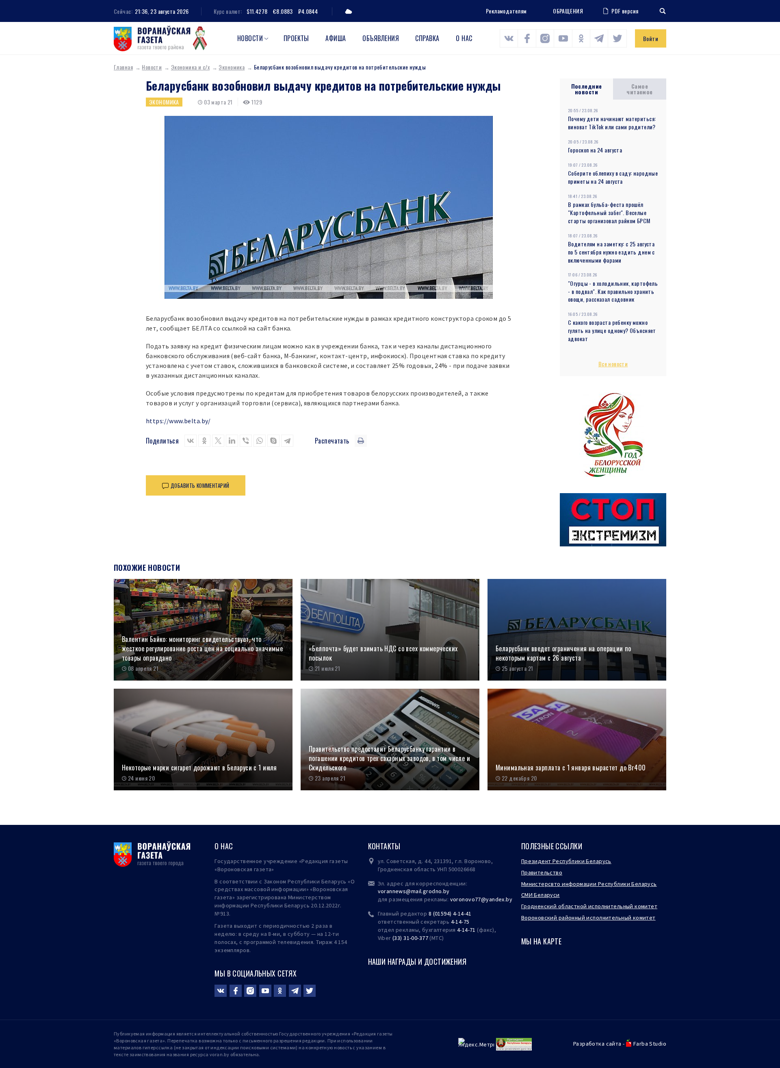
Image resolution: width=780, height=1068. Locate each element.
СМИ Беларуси (540, 894)
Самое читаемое (639, 89)
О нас (464, 38)
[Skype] (273, 441)
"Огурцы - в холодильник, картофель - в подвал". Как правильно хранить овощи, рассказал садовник (613, 291)
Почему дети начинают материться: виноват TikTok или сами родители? (612, 122)
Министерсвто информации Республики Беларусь (589, 883)
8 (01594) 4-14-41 (450, 913)
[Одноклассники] (204, 441)
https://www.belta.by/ (178, 421)
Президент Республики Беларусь (566, 861)
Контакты (384, 846)
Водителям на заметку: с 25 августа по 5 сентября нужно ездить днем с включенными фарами (611, 251)
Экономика (232, 67)
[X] (218, 441)
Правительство (541, 872)
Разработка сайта (597, 1043)
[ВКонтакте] (190, 441)
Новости (250, 38)
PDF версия (624, 11)
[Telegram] (287, 441)
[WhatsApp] (260, 441)
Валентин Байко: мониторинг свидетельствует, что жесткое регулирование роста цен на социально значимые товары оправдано (202, 648)
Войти (650, 38)
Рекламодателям (506, 11)
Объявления (380, 38)
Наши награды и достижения (417, 961)
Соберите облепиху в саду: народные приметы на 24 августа (613, 177)
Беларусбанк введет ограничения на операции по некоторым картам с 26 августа (563, 653)
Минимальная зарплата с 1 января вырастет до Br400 (571, 767)
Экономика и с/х (190, 67)
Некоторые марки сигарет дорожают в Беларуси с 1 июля (199, 767)
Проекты (296, 38)
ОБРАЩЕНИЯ (568, 11)
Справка (427, 38)
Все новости (613, 363)
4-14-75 (460, 921)
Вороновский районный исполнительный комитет (588, 917)
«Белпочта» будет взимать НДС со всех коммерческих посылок (383, 653)
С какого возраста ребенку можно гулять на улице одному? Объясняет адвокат (612, 330)
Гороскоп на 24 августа (595, 150)
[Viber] (246, 441)
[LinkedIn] (232, 441)
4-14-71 (466, 929)
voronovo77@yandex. (478, 899)
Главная (123, 67)
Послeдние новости (586, 89)
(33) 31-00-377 (410, 938)
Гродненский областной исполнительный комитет (589, 906)
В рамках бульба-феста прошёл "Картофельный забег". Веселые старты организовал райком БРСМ (609, 212)
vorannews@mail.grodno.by (414, 891)
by (509, 899)
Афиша (335, 38)
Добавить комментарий (200, 485)
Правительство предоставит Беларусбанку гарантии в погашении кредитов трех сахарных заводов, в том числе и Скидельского (389, 758)
